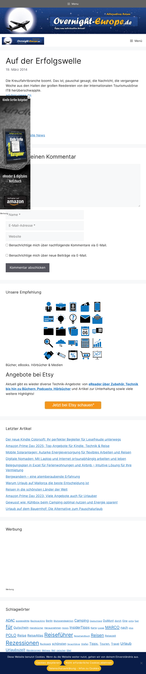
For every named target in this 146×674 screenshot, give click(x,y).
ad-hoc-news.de (18, 95)
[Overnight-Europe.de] (23, 41)
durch (118, 620)
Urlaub (126, 643)
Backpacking (37, 620)
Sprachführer (73, 644)
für (9, 627)
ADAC (10, 620)
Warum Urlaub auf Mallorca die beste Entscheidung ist (47, 483)
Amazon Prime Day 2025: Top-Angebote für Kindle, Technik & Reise (58, 446)
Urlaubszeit (15, 649)
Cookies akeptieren (48, 662)
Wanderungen (33, 650)
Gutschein (21, 627)
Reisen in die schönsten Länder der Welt (36, 489)
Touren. (105, 644)
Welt (53, 650)
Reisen (97, 635)
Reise (21, 635)
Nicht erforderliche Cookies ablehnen (89, 662)
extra (131, 621)
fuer (137, 620)
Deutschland (96, 621)
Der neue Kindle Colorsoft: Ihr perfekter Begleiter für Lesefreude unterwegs (63, 439)
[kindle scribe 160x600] (15, 208)
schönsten (59, 644)
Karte (94, 627)
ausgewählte (22, 620)
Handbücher (36, 627)
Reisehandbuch (82, 636)
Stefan (84, 644)
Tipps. (94, 644)
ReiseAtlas (35, 635)
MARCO (112, 627)
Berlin (49, 620)
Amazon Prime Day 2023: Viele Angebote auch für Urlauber (51, 496)
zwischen (61, 650)
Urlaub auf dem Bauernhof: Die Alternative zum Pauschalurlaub (54, 509)
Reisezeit (110, 635)
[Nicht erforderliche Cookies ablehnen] (141, 663)
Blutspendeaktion (63, 620)
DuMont (108, 620)
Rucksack (45, 643)
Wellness (46, 650)
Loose (101, 627)
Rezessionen (22, 643)
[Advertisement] (75, 111)
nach (124, 627)
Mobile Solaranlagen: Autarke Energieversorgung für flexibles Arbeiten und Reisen (68, 452)
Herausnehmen (52, 627)
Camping (81, 620)
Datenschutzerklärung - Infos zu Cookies (74, 668)
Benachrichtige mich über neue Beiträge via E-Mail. (48, 255)
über (69, 650)
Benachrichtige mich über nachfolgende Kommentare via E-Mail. (58, 245)
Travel (115, 644)
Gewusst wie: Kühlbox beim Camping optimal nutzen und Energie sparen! (62, 502)
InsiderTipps (80, 627)
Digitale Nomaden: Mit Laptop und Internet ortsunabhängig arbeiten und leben (66, 459)
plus (131, 628)
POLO (11, 635)
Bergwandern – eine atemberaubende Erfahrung (43, 476)
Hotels (65, 628)
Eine (125, 620)
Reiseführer (58, 635)
